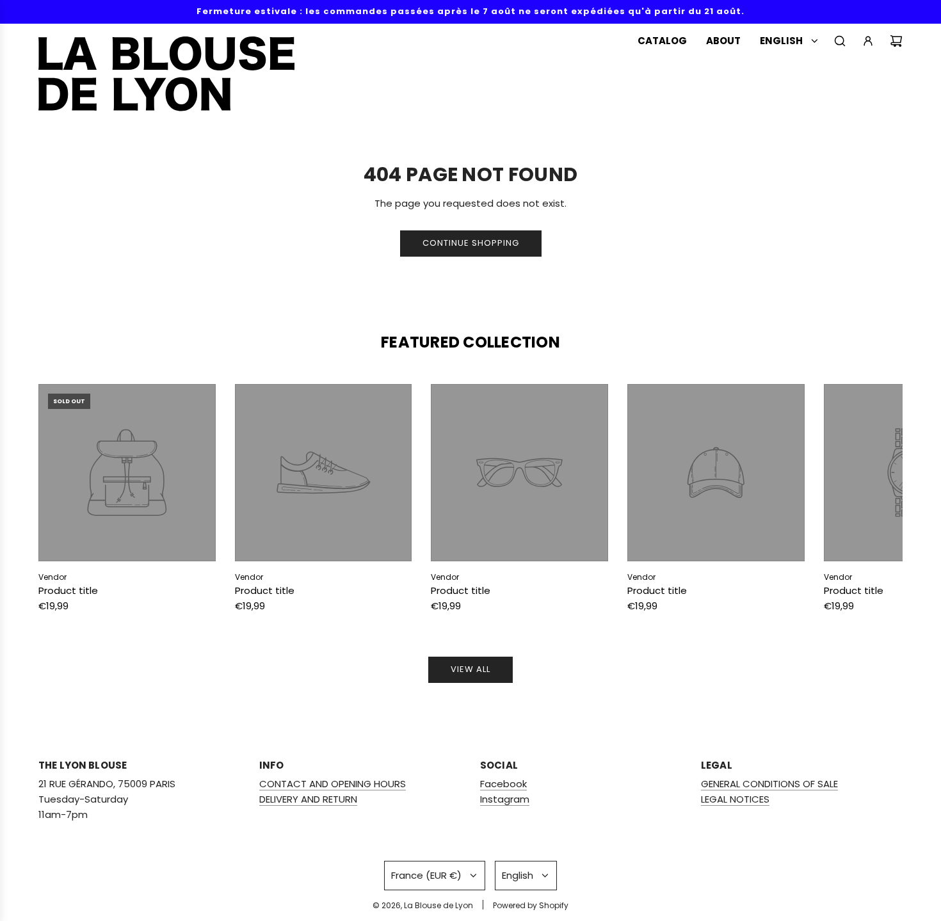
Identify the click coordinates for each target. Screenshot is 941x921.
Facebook (503, 783)
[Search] (840, 41)
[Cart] (896, 41)
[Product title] (127, 472)
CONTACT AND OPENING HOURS (332, 783)
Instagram (504, 799)
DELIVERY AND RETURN (308, 799)
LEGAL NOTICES (735, 799)
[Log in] (868, 41)
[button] (62, 501)
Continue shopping (470, 243)
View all (470, 669)
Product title (68, 590)
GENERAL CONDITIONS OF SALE (769, 783)
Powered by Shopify (530, 905)
